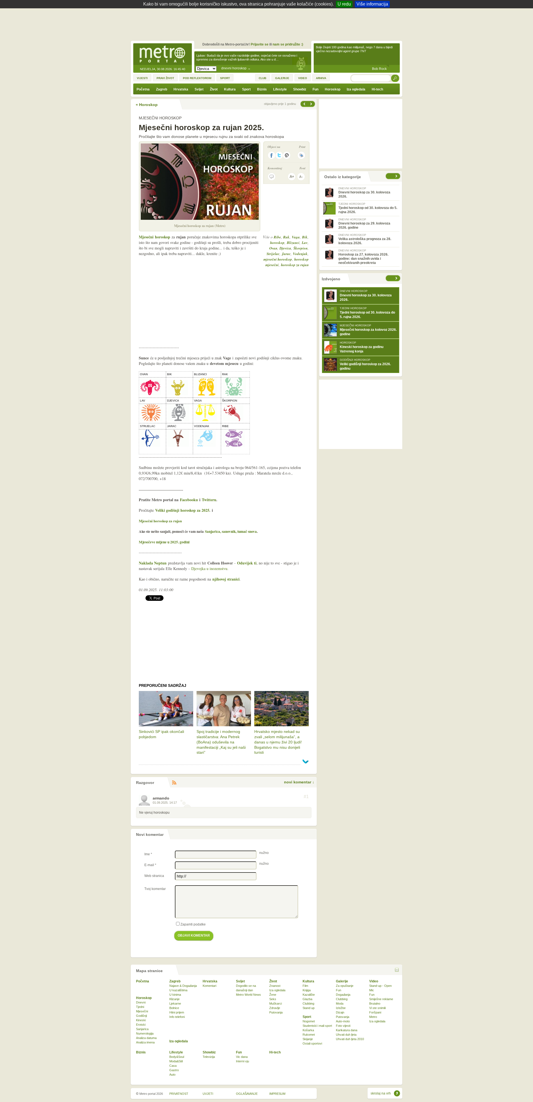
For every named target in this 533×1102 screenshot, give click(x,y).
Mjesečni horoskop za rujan (160, 520)
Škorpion (300, 248)
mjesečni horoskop (277, 259)
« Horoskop (147, 104)
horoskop (277, 242)
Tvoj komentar (155, 889)
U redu (344, 4)
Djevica (285, 248)
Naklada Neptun (153, 563)
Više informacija (372, 4)
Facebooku (189, 500)
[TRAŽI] (395, 78)
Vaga (296, 236)
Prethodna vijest (312, 103)
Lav (305, 242)
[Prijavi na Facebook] (271, 155)
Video (373, 981)
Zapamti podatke (193, 924)
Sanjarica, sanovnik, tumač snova (231, 531)
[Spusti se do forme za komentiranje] (272, 177)
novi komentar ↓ (299, 782)
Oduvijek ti (247, 563)
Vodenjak (300, 253)
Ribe (277, 236)
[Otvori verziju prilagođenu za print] (301, 155)
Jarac (286, 253)
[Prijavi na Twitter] (279, 155)
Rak (286, 236)
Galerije (342, 981)
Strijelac (273, 253)
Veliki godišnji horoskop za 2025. (182, 510)
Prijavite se (259, 44)
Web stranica (154, 876)
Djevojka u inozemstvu (209, 568)
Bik (305, 236)
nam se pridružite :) (288, 44)
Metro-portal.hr (162, 54)
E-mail (150, 865)
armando (161, 798)
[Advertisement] (268, 23)
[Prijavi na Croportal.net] (287, 155)
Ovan (273, 248)
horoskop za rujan (295, 264)
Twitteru (209, 500)
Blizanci (293, 242)
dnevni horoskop (236, 68)
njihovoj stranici (226, 579)
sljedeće (397, 278)
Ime (148, 854)
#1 (306, 797)
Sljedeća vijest (304, 103)
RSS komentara (174, 783)
